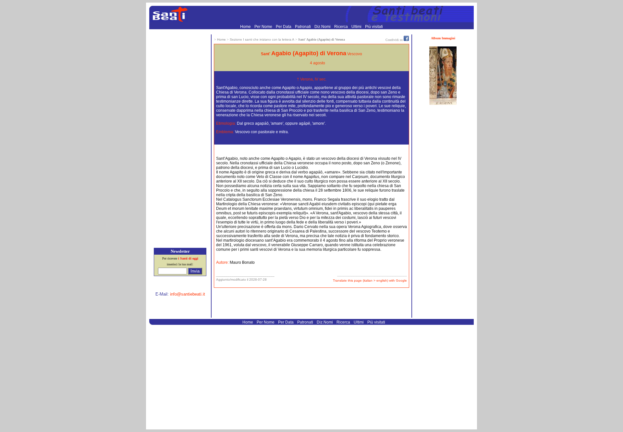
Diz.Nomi (323, 26)
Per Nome (263, 26)
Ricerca (341, 26)
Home (246, 26)
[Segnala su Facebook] (406, 39)
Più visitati (374, 26)
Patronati (303, 26)
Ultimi (356, 26)
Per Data (284, 26)
